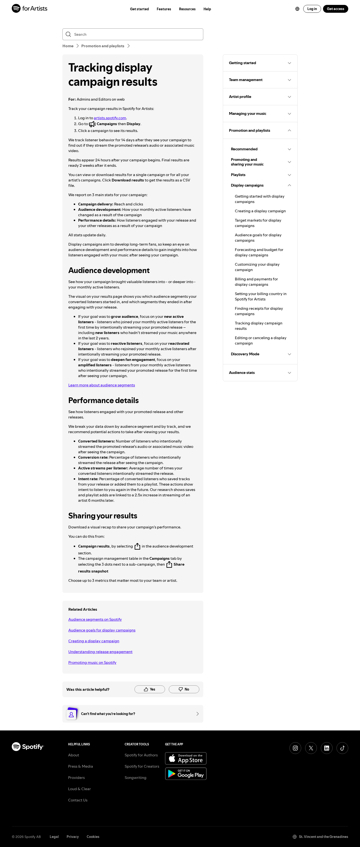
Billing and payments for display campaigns (256, 281)
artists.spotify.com (110, 117)
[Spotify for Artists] (30, 9)
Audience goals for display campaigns (101, 630)
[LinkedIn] (327, 748)
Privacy (73, 836)
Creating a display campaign (93, 641)
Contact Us (77, 800)
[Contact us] (195, 714)
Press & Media (80, 766)
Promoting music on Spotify (92, 662)
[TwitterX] (311, 748)
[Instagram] (295, 748)
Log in (312, 8)
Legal (54, 836)
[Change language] (297, 9)
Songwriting (135, 777)
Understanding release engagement (100, 651)
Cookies (93, 836)
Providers (76, 777)
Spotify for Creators (142, 766)
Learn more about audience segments (101, 385)
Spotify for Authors (141, 755)
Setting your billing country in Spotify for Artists (261, 296)
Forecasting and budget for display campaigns (259, 252)
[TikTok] (342, 748)
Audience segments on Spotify (95, 619)
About (73, 755)
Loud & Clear (79, 788)
